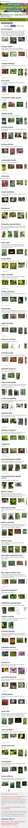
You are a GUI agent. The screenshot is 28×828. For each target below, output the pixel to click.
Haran (23, 415)
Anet (2, 293)
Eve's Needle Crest (14, 480)
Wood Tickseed (9, 247)
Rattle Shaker (15, 618)
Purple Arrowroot (10, 714)
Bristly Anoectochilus (5, 310)
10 (19, 790)
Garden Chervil (14, 341)
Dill (4, 293)
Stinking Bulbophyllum (20, 605)
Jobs (11, 821)
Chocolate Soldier (5, 194)
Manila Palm (19, 115)
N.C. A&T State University (18, 796)
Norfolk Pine (17, 385)
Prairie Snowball (4, 33)
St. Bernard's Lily (4, 325)
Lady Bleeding (10, 226)
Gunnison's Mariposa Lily (6, 679)
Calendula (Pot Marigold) (11, 633)
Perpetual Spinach (10, 576)
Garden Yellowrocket (10, 493)
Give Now (15, 824)
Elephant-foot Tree (11, 509)
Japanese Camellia (18, 696)
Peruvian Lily (15, 210)
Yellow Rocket (10, 496)
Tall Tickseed (17, 261)
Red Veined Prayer (5, 620)
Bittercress (3, 493)
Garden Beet (18, 557)
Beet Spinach (12, 574)
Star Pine (5, 387)
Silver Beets (6, 577)
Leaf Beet (3, 576)
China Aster (16, 649)
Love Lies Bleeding (17, 226)
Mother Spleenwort (21, 432)
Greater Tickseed (20, 244)
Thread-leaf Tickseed (15, 276)
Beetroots (10, 557)
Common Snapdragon (6, 355)
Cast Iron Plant (18, 415)
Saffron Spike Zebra (5, 371)
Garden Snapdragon (15, 355)
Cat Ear (17, 664)
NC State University (5, 796)
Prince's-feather (22, 227)
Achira (2, 713)
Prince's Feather (15, 227)
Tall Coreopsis (11, 261)
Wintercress (9, 495)
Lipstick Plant (9, 162)
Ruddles (8, 636)
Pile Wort (23, 226)
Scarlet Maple (16, 82)
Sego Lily (9, 665)
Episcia (10, 194)
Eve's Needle (4, 461)
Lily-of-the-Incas (4, 210)
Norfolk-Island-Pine (10, 385)
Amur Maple (3, 100)
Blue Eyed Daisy (15, 400)
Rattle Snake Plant (22, 618)
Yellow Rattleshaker (13, 620)
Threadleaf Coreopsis (5, 276)
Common (18, 25)
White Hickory (20, 779)
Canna (19, 713)
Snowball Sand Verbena (20, 33)
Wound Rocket (22, 495)
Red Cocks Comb (5, 229)
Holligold (16, 634)
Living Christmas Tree (17, 384)
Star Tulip (13, 665)
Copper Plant (14, 65)
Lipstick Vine (15, 162)
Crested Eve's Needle (5, 480)
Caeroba (3, 618)
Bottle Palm (3, 509)
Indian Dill (19, 293)
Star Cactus (3, 446)
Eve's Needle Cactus (11, 461)
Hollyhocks (8, 178)
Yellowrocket (4, 496)
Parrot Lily (11, 210)
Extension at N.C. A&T (6, 824)
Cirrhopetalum (4, 605)
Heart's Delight (21, 32)
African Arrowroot (8, 713)
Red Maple (10, 82)
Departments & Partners (19, 821)
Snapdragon (22, 355)
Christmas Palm (4, 115)
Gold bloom (11, 634)
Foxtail (16, 48)
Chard (23, 574)
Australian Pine (4, 384)
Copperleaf (9, 65)
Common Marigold (21, 633)
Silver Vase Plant (14, 146)
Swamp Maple (4, 84)
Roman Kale (20, 576)
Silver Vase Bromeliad (5, 146)
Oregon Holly (4, 527)
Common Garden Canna (14, 732)
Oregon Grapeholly (11, 525)
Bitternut (9, 778)
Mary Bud (24, 634)
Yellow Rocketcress (18, 496)
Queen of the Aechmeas (17, 129)
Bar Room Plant (4, 415)
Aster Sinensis (10, 649)
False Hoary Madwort (5, 542)
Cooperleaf (3, 65)
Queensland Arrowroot (19, 714)
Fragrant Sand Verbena (6, 31)
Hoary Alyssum (14, 542)
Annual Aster (4, 649)
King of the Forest (11, 312)
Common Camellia (9, 696)
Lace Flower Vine (21, 194)
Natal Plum (3, 747)
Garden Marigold (4, 634)
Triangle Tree (10, 387)
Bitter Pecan (4, 763)
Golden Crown (4, 261)
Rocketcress (4, 495)
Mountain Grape (22, 524)
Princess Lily (21, 210)
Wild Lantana (21, 35)
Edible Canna (23, 713)
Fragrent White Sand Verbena (11, 32)
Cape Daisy (21, 400)
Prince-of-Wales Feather (6, 227)
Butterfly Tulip (4, 664)
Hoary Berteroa (21, 542)
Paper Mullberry (4, 592)
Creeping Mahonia (5, 524)
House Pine (10, 384)
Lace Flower (15, 194)
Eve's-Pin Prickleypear (9, 462)
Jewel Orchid (4, 312)
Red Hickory (7, 779)
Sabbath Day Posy (8, 295)
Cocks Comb (4, 226)
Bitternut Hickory (15, 778)
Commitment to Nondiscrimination (13, 807)
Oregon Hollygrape (11, 527)
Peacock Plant (8, 618)
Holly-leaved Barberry (13, 524)
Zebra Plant (12, 371)
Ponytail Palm (18, 509)
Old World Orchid (11, 605)
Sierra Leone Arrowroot (6, 716)
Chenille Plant (12, 48)
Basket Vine (3, 162)
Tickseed (7, 278)
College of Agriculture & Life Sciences (10, 823)
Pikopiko (18, 433)
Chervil (2, 341)
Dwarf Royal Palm (12, 115)
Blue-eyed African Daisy (6, 400)
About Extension (5, 821)
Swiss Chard (11, 577)
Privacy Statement (5, 808)
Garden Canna (23, 732)
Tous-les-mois (15, 716)
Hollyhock (3, 178)
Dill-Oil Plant (7, 293)
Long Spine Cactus (18, 462)
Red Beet (6, 559)
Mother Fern (14, 432)
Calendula (3, 633)
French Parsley (8, 341)
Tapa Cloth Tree (11, 592)
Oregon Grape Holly (20, 525)
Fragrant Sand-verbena (16, 31)
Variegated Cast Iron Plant (9, 416)
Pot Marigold (4, 636)
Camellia (3, 696)
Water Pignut (7, 765)
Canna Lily (6, 732)
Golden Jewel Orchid (22, 310)
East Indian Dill (14, 293)
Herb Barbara (18, 493)
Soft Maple (21, 82)
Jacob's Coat (20, 65)
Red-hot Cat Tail (23, 50)
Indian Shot (3, 714)
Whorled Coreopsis (5, 246)
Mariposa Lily (4, 665)
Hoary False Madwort (5, 544)
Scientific (13, 25)
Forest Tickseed (4, 244)
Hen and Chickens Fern (6, 432)
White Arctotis (10, 401)
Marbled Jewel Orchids (20, 312)
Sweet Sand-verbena (13, 35)
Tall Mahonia (18, 527)
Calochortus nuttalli (12, 664)
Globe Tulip (22, 664)
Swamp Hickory (19, 763)
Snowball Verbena (5, 35)
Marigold (20, 634)
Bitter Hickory (4, 778)
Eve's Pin (18, 461)
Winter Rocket (15, 495)
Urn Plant (20, 146)
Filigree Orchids (14, 310)
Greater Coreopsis (12, 244)
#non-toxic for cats (6, 23)
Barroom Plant (11, 415)
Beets (14, 557)
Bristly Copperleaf (5, 48)
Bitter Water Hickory (11, 763)
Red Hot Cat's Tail (9, 50)
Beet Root (3, 574)
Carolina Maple (4, 82)
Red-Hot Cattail (16, 50)
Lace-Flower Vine (5, 195)
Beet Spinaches (18, 574)
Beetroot (5, 557)
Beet (2, 557)
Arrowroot (15, 713)
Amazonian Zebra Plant (6, 129)
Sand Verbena (11, 33)
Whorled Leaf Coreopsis (15, 246)
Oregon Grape (4, 525)
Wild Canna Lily (21, 716)
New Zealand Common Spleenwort (8, 433)
